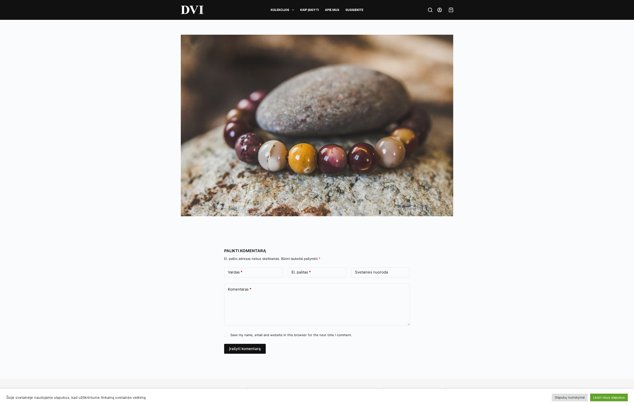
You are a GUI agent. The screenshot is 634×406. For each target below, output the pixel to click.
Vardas (235, 272)
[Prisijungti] (439, 10)
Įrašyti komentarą (245, 348)
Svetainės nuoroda (371, 272)
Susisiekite (354, 10)
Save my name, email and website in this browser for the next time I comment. (291, 335)
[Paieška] (430, 10)
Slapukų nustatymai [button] (570, 397)
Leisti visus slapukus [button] (609, 397)
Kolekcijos (280, 10)
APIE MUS (332, 10)
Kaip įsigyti (309, 10)
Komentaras (239, 289)
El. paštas (301, 272)
